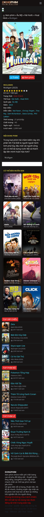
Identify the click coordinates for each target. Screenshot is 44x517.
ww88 (16, 505)
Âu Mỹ (14, 102)
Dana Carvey (27, 113)
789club (13, 511)
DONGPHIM (10, 472)
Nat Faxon (17, 111)
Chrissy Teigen (28, 111)
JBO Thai (22, 511)
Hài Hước (15, 99)
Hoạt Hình (24, 99)
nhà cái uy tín (20, 508)
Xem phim (29, 77)
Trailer (15, 77)
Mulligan (8, 85)
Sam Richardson (14, 113)
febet (30, 511)
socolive (8, 505)
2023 (11, 105)
